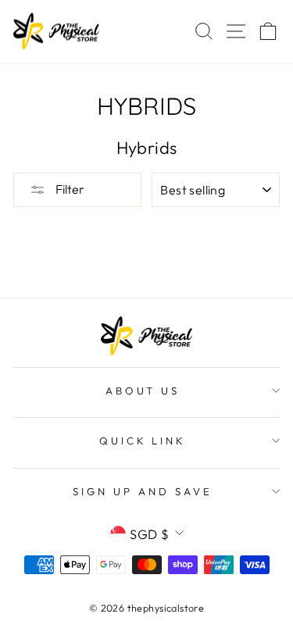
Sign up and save (143, 491)
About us (142, 390)
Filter (68, 189)
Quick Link (143, 440)
